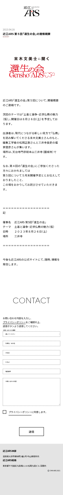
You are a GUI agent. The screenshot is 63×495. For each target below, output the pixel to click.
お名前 (8, 353)
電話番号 (8, 371)
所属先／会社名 (10, 343)
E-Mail (8, 362)
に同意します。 (39, 412)
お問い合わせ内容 (11, 381)
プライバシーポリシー (14, 322)
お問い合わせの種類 (9, 330)
